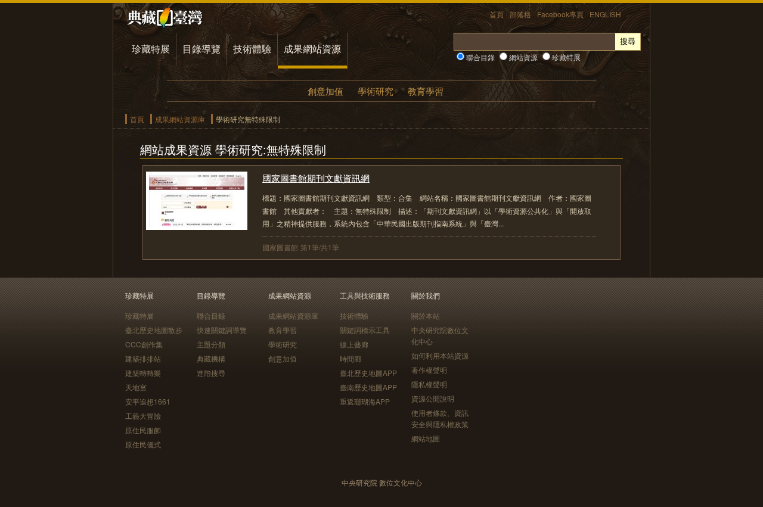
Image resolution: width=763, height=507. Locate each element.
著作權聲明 (429, 370)
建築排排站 (143, 358)
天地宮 (136, 387)
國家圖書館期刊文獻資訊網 (316, 178)
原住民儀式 (143, 444)
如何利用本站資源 (440, 355)
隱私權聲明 (429, 384)
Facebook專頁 (560, 14)
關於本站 (425, 315)
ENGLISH (605, 14)
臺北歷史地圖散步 (153, 330)
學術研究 (375, 91)
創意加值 (325, 91)
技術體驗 (252, 48)
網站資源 (522, 57)
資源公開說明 (432, 398)
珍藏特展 (151, 48)
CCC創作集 (144, 344)
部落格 (520, 14)
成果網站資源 (312, 48)
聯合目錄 (479, 57)
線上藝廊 (354, 344)
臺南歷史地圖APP (368, 387)
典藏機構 (211, 358)
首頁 (496, 14)
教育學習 (425, 91)
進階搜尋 (211, 373)
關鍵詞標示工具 (365, 330)
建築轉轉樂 (143, 373)
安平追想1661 (147, 401)
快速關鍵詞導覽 (222, 330)
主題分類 (211, 344)
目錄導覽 (201, 48)
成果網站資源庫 (180, 119)
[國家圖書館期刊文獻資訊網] (196, 226)
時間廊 (350, 358)
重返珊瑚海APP (365, 401)
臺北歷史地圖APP (368, 373)
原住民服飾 (143, 430)
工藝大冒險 (143, 415)
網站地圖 (425, 438)
